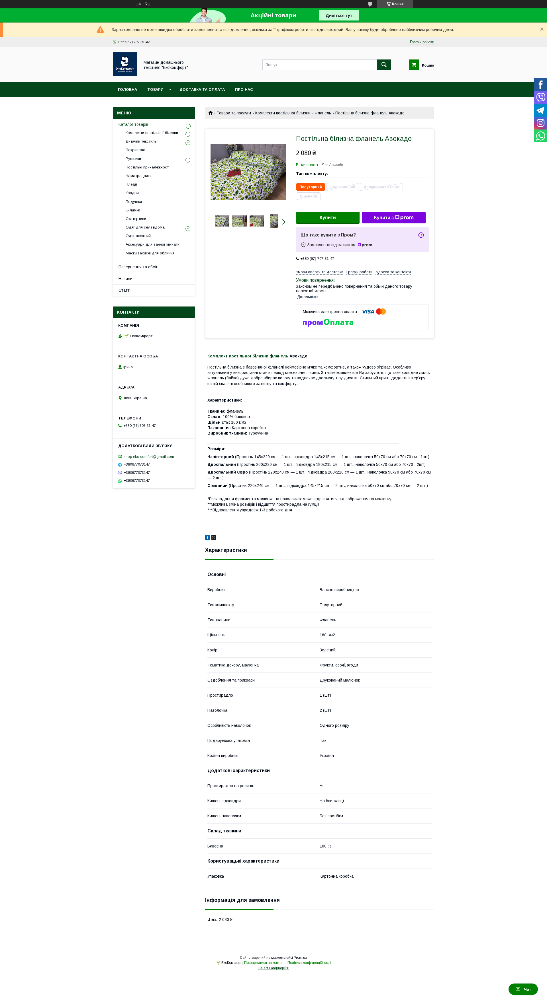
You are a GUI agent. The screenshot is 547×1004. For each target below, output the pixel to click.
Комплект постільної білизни (237, 356)
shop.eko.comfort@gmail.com (149, 456)
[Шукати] (384, 64)
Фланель (323, 113)
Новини (125, 278)
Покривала (135, 150)
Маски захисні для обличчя (150, 253)
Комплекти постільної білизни (283, 113)
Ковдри (132, 193)
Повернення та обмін (138, 267)
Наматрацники (139, 176)
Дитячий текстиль (141, 141)
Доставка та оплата (202, 89)
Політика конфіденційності (309, 963)
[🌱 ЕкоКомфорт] (125, 75)
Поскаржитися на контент (264, 963)
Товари (155, 89)
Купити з (384, 217)
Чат (527, 989)
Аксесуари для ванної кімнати (152, 244)
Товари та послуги (234, 113)
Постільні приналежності (148, 167)
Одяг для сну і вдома (145, 227)
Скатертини (136, 219)
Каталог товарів (133, 124)
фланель (279, 356)
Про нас (244, 89)
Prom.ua (300, 958)
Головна (127, 89)
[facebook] (207, 538)
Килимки (133, 210)
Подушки (134, 201)
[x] (213, 538)
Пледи (131, 184)
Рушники (133, 159)
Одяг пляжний (138, 236)
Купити (328, 217)
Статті (124, 290)
